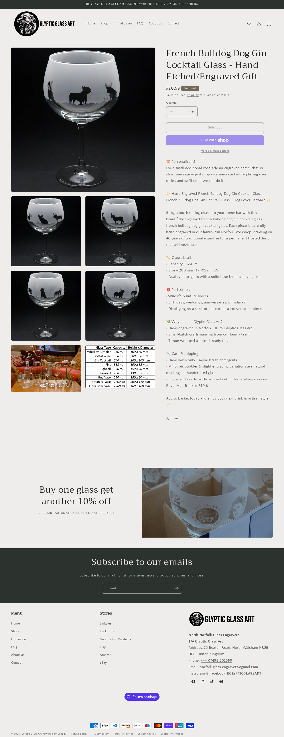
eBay (103, 663)
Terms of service (123, 733)
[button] (106, 23)
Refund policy (79, 733)
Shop (15, 631)
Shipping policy (147, 733)
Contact (16, 663)
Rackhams (107, 631)
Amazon (106, 655)
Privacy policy (100, 733)
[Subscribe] (177, 588)
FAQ (14, 647)
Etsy (103, 647)
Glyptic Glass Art (32, 734)
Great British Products (115, 639)
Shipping (193, 95)
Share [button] (175, 418)
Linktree (106, 623)
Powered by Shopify (54, 734)
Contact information (171, 733)
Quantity (172, 102)
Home (15, 623)
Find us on (18, 639)
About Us (18, 655)
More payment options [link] (215, 150)
